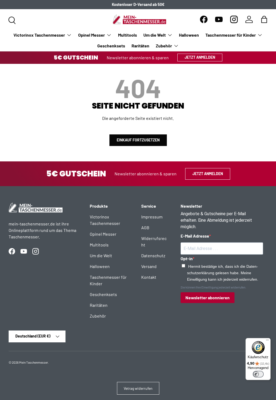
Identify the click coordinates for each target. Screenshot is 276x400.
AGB (145, 227)
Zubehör (98, 315)
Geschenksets (111, 45)
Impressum (152, 216)
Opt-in (187, 258)
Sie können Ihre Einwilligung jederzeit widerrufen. (213, 287)
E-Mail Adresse (195, 235)
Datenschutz (153, 255)
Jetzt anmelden (200, 57)
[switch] (258, 374)
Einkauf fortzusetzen (138, 140)
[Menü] (267, 341)
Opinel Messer (103, 233)
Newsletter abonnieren (207, 297)
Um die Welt (101, 255)
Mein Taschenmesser (33, 362)
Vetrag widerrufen (138, 388)
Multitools (127, 34)
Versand (149, 266)
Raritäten (140, 45)
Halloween (189, 34)
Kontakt (148, 277)
